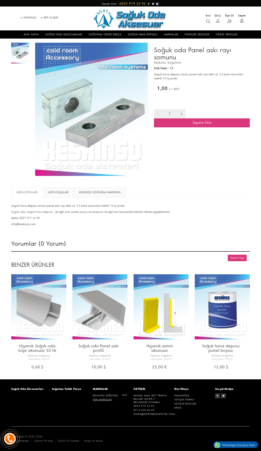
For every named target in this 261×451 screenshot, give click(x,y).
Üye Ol (229, 15)
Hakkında (100, 192)
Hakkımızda (181, 395)
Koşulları (58, 192)
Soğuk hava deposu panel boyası (221, 348)
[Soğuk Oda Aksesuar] (130, 19)
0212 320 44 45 (144, 410)
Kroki (178, 408)
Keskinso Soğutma (167, 63)
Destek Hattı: (124, 4)
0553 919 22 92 (144, 406)
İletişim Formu (184, 399)
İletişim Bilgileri (185, 403)
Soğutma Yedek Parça (66, 389)
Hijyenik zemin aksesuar (159, 348)
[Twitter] (223, 395)
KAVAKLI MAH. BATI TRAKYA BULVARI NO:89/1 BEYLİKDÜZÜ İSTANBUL (150, 399)
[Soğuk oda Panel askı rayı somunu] (20, 53)
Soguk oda (18, 212)
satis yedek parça (76, 212)
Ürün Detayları (27, 192)
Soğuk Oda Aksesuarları (27, 389)
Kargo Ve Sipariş (93, 440)
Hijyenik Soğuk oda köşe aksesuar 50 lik (37, 348)
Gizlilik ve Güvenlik (68, 440)
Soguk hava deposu (40, 212)
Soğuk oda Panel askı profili (98, 348)
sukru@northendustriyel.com (154, 414)
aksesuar (97, 212)
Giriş (218, 15)
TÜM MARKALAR (102, 399)
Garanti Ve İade (43, 440)
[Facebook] (217, 395)
